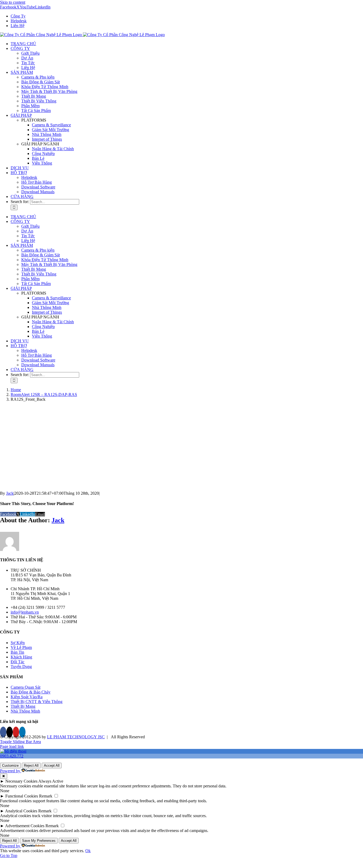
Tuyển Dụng (21, 666)
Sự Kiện (18, 642)
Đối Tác (17, 661)
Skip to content (12, 2)
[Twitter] (9, 732)
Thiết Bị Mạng (23, 706)
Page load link (12, 746)
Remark (45, 796)
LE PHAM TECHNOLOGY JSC (76, 737)
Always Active (50, 781)
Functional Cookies (21, 796)
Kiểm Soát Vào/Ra (27, 697)
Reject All (31, 766)
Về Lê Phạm (21, 647)
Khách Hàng (21, 657)
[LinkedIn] (22, 732)
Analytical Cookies (21, 811)
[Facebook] (3, 732)
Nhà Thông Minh (25, 711)
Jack (10, 493)
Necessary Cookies (21, 781)
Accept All (52, 766)
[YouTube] (16, 732)
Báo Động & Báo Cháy (30, 692)
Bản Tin (17, 652)
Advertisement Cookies (24, 825)
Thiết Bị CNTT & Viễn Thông (36, 701)
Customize (10, 766)
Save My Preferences (39, 841)
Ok (88, 850)
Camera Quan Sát (25, 687)
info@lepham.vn (25, 612)
